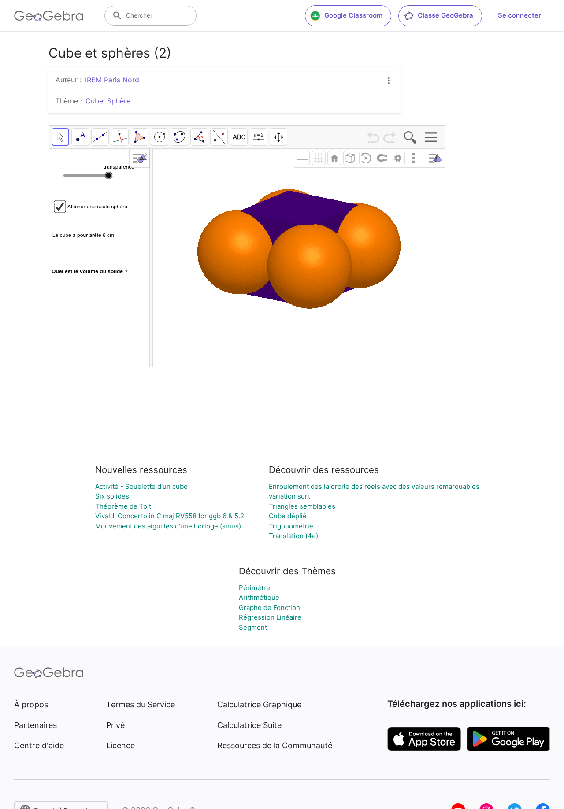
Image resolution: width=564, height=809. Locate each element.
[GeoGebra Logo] (48, 16)
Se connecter (519, 15)
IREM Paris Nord (112, 79)
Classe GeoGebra (445, 15)
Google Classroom (353, 15)
